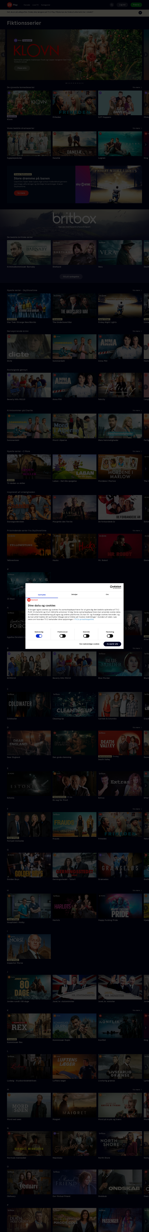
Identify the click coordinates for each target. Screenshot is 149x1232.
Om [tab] (107, 594)
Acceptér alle (112, 644)
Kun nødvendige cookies (89, 644)
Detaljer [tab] (74, 594)
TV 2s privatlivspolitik (84, 619)
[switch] (63, 636)
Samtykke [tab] (42, 595)
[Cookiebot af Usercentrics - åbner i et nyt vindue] (111, 587)
